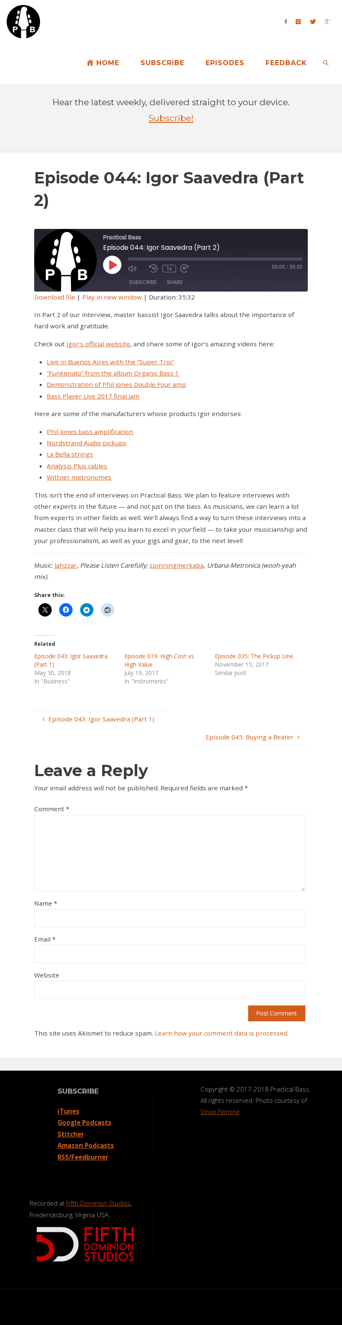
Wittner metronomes (79, 477)
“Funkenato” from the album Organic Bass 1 (113, 373)
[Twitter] (312, 21)
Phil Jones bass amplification (90, 431)
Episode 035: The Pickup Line (254, 656)
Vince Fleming (220, 1111)
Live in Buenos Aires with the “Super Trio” (110, 362)
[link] (326, 63)
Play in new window (112, 297)
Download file (54, 297)
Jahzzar (66, 565)
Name (45, 903)
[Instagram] (298, 21)
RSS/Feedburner (83, 1157)
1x (169, 269)
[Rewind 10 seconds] (153, 268)
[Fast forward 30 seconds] (188, 268)
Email (44, 939)
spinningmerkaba (176, 565)
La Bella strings (70, 454)
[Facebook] (286, 21)
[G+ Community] (327, 21)
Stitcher (71, 1134)
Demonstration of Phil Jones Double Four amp (116, 384)
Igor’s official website (98, 344)
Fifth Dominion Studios (98, 1203)
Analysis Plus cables (77, 466)
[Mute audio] (136, 268)
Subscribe (143, 282)
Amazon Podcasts (86, 1145)
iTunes (68, 1111)
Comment (51, 809)
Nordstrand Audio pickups (86, 443)
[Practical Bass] (23, 21)
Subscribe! (171, 118)
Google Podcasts (84, 1122)
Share (175, 282)
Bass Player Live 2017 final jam (93, 396)
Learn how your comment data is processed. (222, 1033)
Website (46, 975)
